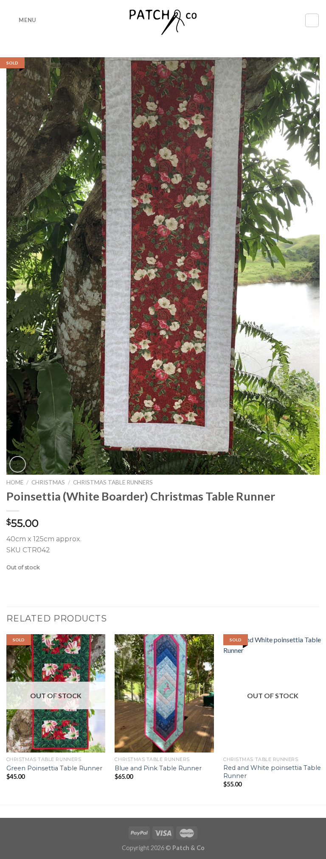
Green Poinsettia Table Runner (54, 768)
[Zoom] (17, 464)
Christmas (48, 482)
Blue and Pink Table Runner (158, 768)
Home (14, 482)
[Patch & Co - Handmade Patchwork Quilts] (163, 20)
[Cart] (312, 20)
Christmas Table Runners (113, 482)
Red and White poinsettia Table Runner (272, 772)
